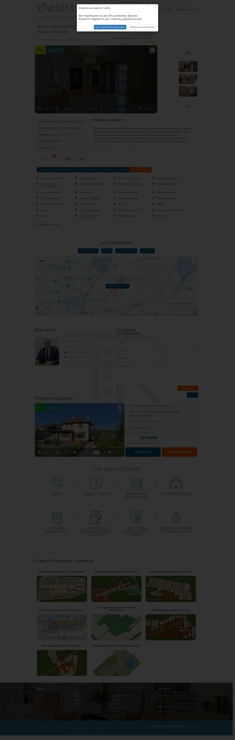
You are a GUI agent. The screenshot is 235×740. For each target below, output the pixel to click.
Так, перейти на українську (110, 27)
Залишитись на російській (142, 27)
